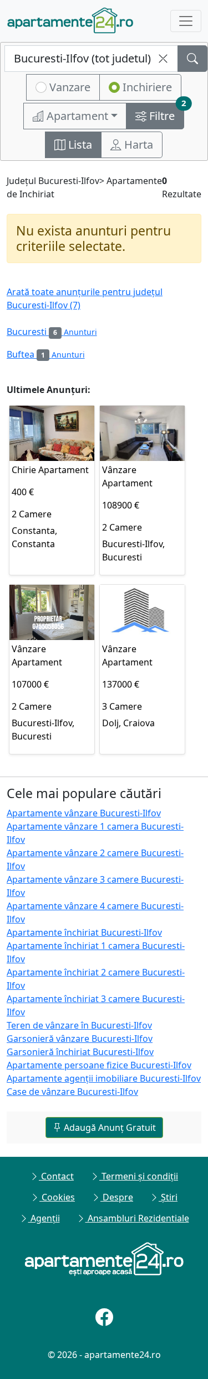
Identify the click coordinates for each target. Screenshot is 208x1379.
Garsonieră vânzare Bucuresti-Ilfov (80, 1038)
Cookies (57, 1197)
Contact (56, 1176)
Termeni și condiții (138, 1176)
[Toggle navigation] (185, 21)
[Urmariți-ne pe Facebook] (104, 1317)
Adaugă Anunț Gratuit (109, 1127)
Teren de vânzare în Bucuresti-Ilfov (79, 1025)
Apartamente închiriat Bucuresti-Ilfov (84, 932)
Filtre (165, 113)
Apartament (76, 115)
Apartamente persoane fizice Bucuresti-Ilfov (99, 1065)
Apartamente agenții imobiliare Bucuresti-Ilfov (104, 1078)
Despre (116, 1197)
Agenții (44, 1218)
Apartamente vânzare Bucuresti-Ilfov (84, 813)
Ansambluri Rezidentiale (137, 1218)
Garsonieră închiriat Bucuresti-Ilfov (80, 1052)
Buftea (46, 354)
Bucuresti (52, 332)
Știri (168, 1197)
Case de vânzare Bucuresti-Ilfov (72, 1092)
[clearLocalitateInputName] (163, 58)
